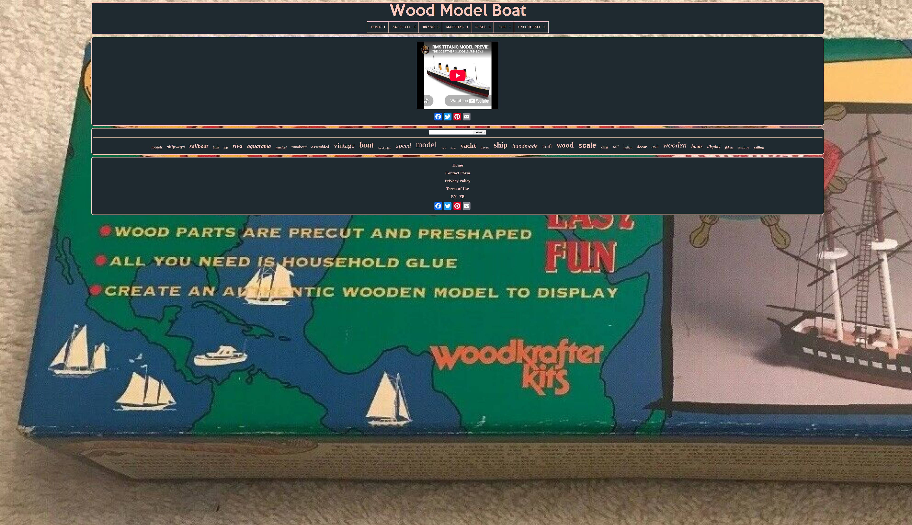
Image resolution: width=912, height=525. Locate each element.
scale (587, 145)
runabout (299, 146)
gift (226, 147)
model (426, 144)
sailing (759, 147)
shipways (176, 146)
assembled (320, 147)
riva (237, 145)
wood (565, 145)
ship (501, 145)
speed (403, 145)
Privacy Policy (457, 181)
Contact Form (457, 173)
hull (444, 148)
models (157, 147)
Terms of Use (457, 188)
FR (462, 196)
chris (604, 147)
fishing (729, 147)
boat (366, 144)
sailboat (199, 146)
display (713, 146)
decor (642, 146)
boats (697, 146)
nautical (281, 147)
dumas (485, 147)
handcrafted (384, 148)
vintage (344, 145)
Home (457, 165)
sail (654, 146)
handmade (525, 146)
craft (547, 146)
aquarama (259, 146)
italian (627, 147)
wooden (675, 145)
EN (453, 196)
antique (743, 147)
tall (616, 147)
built (216, 147)
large (453, 148)
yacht (468, 145)
